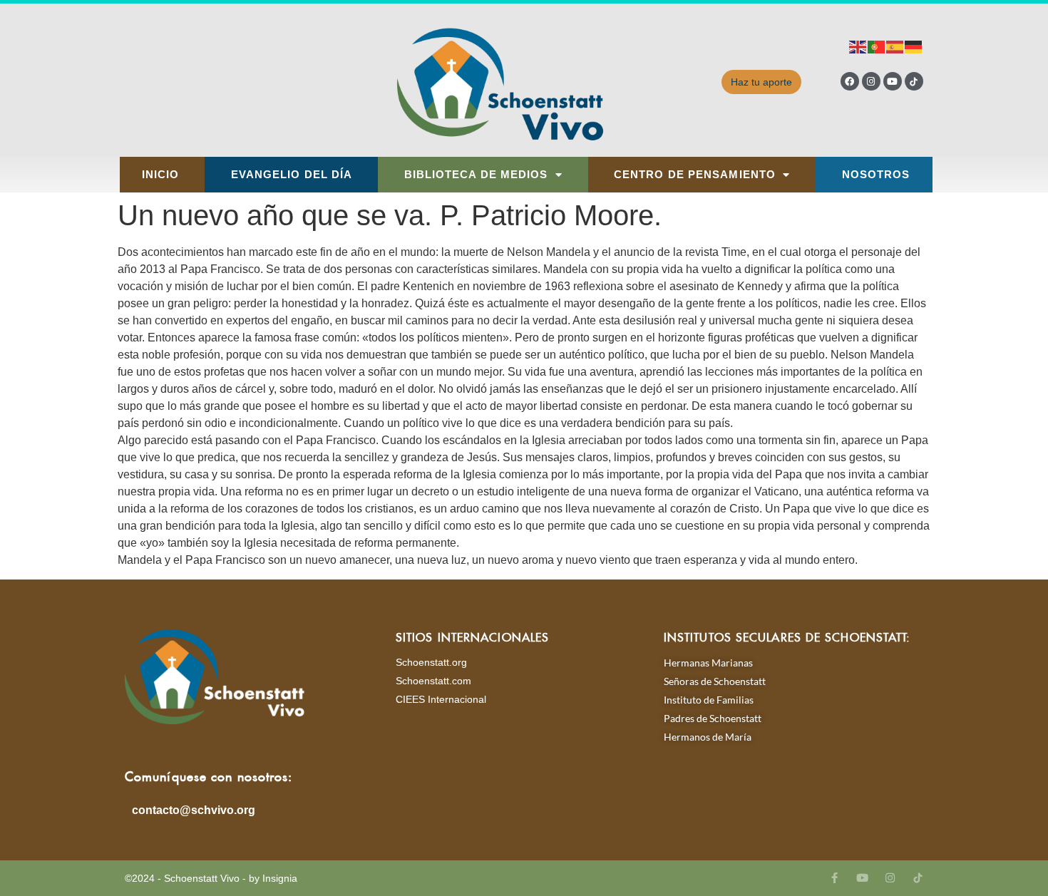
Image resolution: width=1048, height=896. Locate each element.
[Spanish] (895, 46)
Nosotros (876, 174)
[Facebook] (850, 81)
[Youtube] (892, 81)
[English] (858, 46)
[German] (914, 46)
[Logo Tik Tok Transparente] (914, 81)
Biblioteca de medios (476, 174)
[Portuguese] (877, 46)
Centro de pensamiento (695, 174)
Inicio (161, 174)
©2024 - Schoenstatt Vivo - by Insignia (211, 878)
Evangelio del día (292, 174)
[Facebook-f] (834, 877)
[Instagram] (871, 81)
